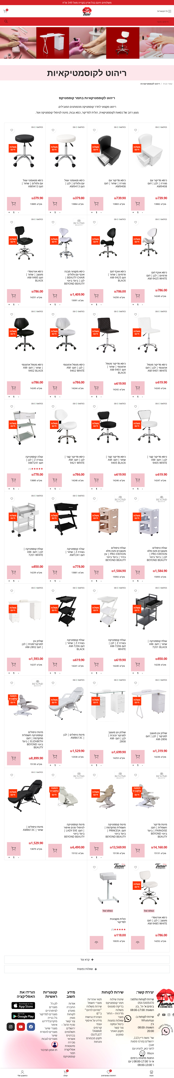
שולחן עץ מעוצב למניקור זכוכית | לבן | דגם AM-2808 (117, 737)
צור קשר (119, 1027)
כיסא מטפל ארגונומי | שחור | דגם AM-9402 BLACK (32, 367)
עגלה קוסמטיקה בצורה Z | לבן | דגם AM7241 (34, 459)
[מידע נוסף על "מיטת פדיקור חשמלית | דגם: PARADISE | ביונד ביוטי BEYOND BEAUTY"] (138, 850)
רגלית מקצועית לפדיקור (118, 920)
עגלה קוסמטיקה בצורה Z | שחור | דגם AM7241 (74, 552)
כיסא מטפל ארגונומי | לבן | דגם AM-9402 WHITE (73, 367)
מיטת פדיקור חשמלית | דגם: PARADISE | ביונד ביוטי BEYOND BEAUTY (157, 830)
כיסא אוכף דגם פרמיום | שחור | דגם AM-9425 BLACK (117, 276)
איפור (54, 1024)
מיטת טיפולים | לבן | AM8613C (73, 736)
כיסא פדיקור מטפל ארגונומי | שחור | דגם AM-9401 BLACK (116, 368)
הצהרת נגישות (93, 1017)
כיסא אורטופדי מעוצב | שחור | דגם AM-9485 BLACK (34, 276)
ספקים (120, 1034)
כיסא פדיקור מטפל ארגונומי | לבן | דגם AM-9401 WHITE (156, 367)
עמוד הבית (167, 83)
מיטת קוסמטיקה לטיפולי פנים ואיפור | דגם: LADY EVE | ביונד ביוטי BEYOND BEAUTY (74, 830)
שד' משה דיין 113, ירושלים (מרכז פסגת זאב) (142, 1041)
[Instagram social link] (169, 1014)
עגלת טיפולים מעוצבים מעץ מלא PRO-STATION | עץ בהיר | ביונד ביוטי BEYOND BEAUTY (115, 553)
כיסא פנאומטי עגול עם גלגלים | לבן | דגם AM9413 (74, 183)
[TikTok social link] (158, 1014)
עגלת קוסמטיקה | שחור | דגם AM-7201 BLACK (157, 644)
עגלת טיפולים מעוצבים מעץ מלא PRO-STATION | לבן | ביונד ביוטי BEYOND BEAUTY (157, 553)
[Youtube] (21, 1027)
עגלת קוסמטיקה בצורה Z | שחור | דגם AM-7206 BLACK (74, 644)
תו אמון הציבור (49, 1049)
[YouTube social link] (164, 1014)
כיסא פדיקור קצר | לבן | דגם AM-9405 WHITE (157, 459)
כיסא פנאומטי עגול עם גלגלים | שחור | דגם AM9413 (32, 183)
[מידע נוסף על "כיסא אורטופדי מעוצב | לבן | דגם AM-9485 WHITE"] (138, 943)
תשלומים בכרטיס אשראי (70, 1035)
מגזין (72, 1017)
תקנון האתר (117, 1031)
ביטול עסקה (117, 1024)
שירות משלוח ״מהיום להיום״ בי (93, 1010)
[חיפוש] (6, 21)
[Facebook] (31, 1027)
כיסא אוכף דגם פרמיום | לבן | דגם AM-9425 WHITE (156, 275)
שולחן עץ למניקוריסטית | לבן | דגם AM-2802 (32, 644)
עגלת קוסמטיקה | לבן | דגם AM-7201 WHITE (33, 552)
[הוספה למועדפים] (136, 130)
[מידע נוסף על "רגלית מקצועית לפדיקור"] (96, 943)
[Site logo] (87, 9)
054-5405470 (146, 1002)
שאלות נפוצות (116, 1020)
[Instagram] (11, 1027)
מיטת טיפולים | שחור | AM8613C (33, 828)
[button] (138, 204)
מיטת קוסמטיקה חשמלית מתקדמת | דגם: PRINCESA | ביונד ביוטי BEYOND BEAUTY (115, 830)
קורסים (98, 1027)
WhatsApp (147, 1020)
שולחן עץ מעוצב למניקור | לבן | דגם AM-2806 (156, 736)
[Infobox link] (87, 2)
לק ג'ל (54, 1003)
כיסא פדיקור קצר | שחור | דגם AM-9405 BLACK (116, 459)
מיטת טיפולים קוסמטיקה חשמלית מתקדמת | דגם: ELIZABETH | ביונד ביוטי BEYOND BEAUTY (32, 739)
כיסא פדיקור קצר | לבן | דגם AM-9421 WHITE (74, 459)
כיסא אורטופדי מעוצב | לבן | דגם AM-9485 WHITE (157, 920)
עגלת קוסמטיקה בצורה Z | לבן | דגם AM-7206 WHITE (117, 644)
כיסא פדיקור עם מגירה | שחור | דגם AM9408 (115, 183)
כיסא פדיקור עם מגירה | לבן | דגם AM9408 (157, 183)
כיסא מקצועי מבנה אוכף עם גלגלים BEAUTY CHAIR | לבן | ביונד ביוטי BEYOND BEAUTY (74, 277)
